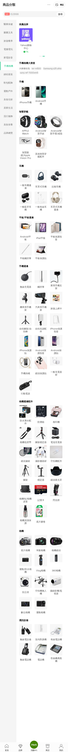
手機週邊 (23, 266)
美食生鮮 (8, 99)
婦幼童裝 (8, 74)
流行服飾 (8, 116)
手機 (21, 81)
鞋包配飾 (8, 82)
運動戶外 (8, 91)
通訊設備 (23, 620)
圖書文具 (8, 32)
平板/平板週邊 (26, 217)
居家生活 (8, 107)
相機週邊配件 (26, 401)
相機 (21, 531)
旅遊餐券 (8, 40)
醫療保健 (8, 24)
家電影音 (8, 57)
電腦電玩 (8, 49)
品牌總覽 (8, 132)
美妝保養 (8, 124)
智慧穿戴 (23, 111)
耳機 (21, 165)
